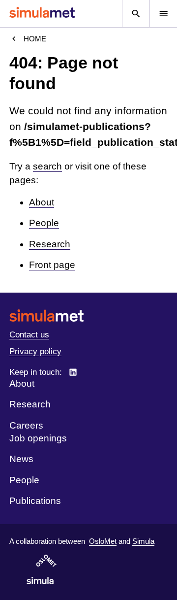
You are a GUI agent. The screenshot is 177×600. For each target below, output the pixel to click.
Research (49, 244)
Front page (52, 265)
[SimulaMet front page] (88, 315)
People (44, 223)
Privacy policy (35, 351)
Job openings (38, 438)
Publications (35, 501)
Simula (143, 541)
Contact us (29, 334)
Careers (26, 425)
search (47, 166)
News (21, 459)
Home (35, 38)
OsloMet (103, 541)
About (41, 202)
